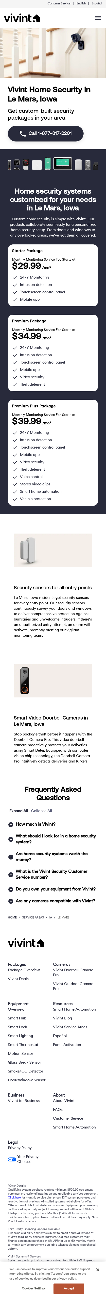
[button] (53, 825)
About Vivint (63, 1101)
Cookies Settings (34, 1288)
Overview (16, 1010)
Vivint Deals (18, 979)
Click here (14, 1197)
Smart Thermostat (23, 1045)
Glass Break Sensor (24, 1063)
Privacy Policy (20, 1148)
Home (12, 917)
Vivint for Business (24, 1101)
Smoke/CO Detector (25, 1071)
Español (97, 3)
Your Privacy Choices (27, 1159)
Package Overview (24, 970)
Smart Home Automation (74, 1010)
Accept (69, 1288)
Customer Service (59, 3)
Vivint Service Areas (70, 1027)
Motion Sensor (20, 1054)
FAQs (58, 1110)
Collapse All (41, 811)
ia (50, 917)
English (81, 3)
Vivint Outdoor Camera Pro (73, 986)
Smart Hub (17, 1018)
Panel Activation (67, 1045)
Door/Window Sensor (26, 1080)
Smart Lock (17, 1027)
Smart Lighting (20, 1036)
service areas (33, 917)
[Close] (97, 1269)
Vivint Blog (62, 1018)
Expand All (18, 811)
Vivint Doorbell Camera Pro (73, 972)
